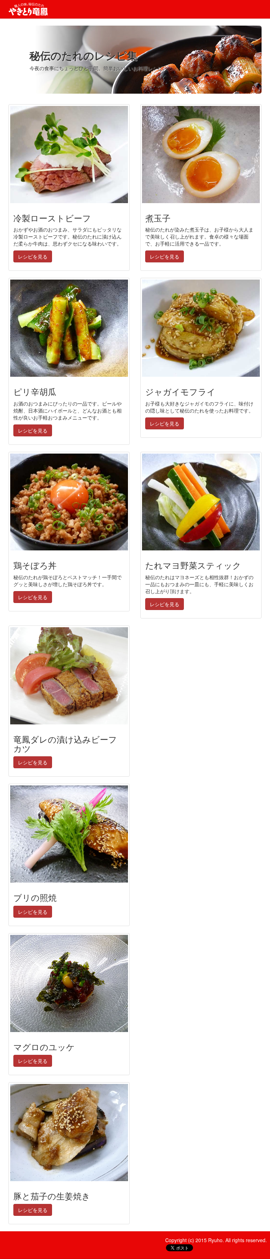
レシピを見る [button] (32, 256)
